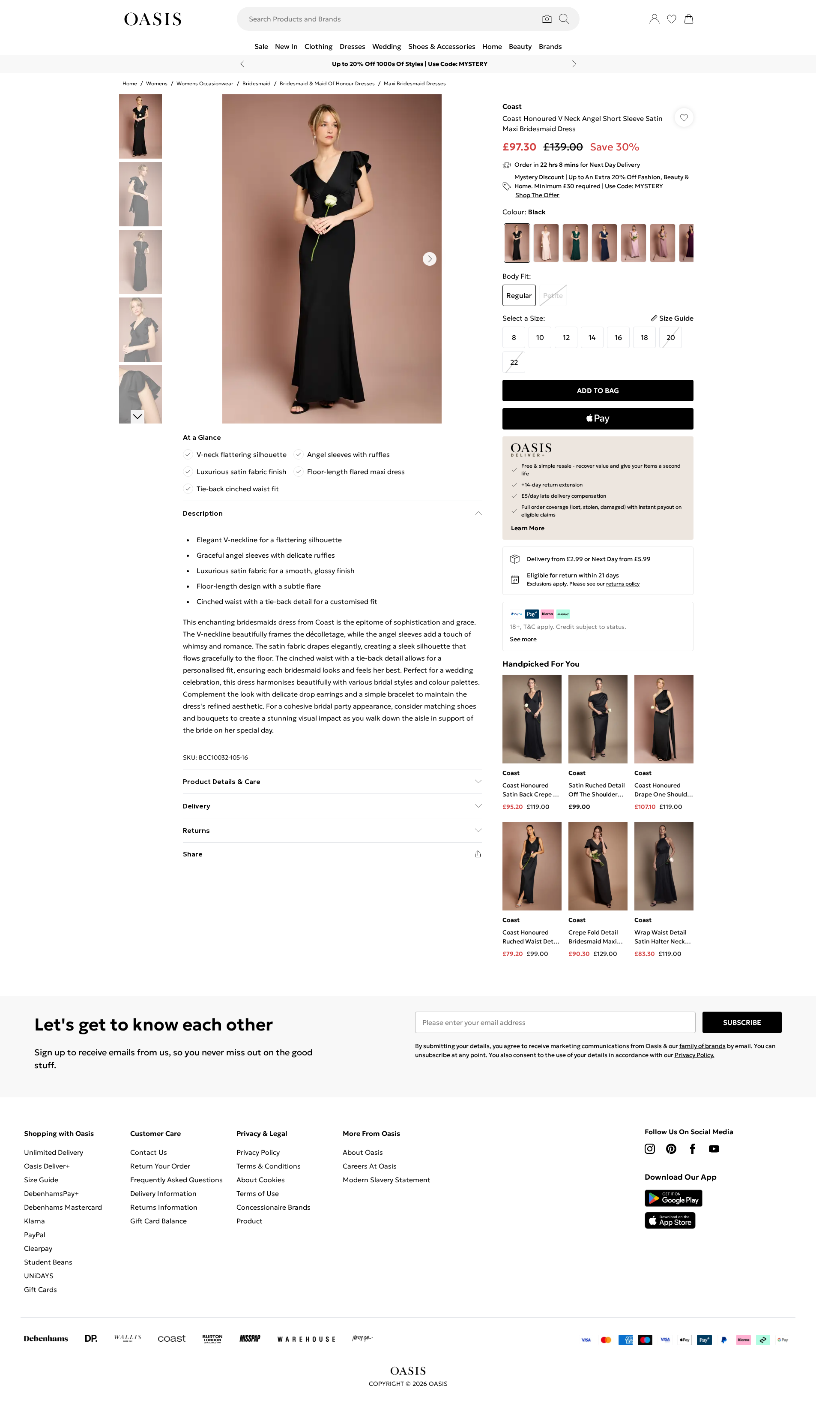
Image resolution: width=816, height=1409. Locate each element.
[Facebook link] (692, 1149)
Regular (519, 295)
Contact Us (148, 1152)
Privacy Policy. (694, 1055)
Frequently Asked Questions (176, 1179)
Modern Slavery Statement (386, 1179)
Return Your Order (160, 1166)
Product (249, 1221)
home (130, 83)
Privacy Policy (258, 1152)
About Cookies (260, 1179)
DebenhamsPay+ (51, 1193)
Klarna (34, 1221)
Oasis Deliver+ (47, 1166)
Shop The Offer (537, 195)
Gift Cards (40, 1289)
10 (540, 337)
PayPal (34, 1234)
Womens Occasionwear (204, 83)
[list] (332, 259)
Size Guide (41, 1179)
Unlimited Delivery (53, 1152)
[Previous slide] (242, 64)
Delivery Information (163, 1193)
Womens (156, 83)
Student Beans (48, 1262)
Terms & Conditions (268, 1166)
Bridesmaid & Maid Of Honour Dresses (327, 83)
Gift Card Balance (158, 1221)
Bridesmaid (256, 83)
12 (566, 337)
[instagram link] (650, 1149)
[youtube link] (714, 1149)
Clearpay (38, 1248)
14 (592, 337)
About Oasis (363, 1152)
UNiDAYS (39, 1275)
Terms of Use (257, 1193)
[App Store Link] (673, 1209)
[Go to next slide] (429, 259)
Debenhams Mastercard (63, 1207)
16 (618, 337)
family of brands (702, 1046)
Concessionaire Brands (273, 1207)
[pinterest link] (671, 1149)
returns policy (623, 583)
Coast (512, 106)
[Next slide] (574, 64)
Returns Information (163, 1207)
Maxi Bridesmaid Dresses (415, 83)
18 (644, 337)
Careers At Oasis (370, 1166)
